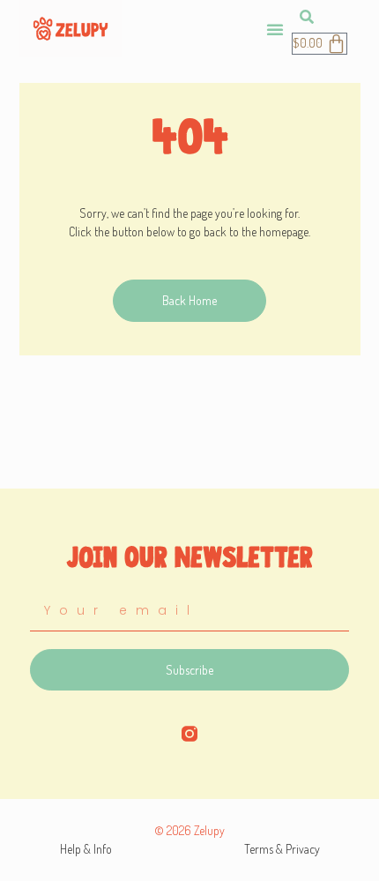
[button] (275, 29)
